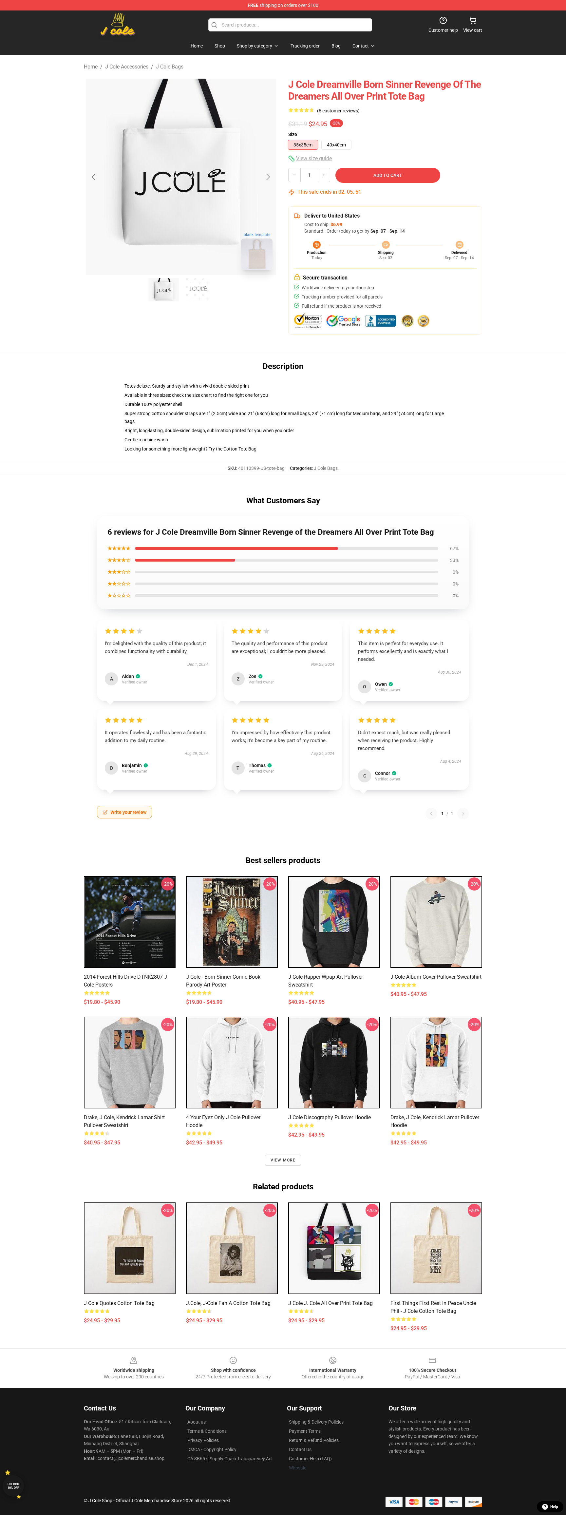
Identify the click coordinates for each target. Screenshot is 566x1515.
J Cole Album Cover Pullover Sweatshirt (435, 977)
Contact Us (300, 1449)
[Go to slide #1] (163, 289)
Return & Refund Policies (314, 1440)
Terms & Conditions (207, 1431)
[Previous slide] (94, 177)
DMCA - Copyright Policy (211, 1449)
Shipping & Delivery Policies (316, 1422)
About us (196, 1422)
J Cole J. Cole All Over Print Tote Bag (330, 1303)
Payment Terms (305, 1431)
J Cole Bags (169, 67)
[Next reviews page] (463, 813)
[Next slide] (267, 177)
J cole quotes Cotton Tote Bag (119, 1303)
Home (91, 67)
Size (292, 134)
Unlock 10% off (13, 1486)
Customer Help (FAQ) (310, 1458)
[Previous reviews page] (431, 813)
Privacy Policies (203, 1440)
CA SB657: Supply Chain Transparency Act (230, 1458)
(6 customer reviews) (338, 110)
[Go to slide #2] (198, 289)
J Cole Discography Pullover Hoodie (329, 1117)
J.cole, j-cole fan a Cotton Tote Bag (228, 1303)
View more (283, 1160)
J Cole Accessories (126, 67)
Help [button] (554, 1507)
